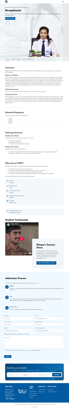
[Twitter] (8, 399)
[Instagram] (10, 399)
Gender (6, 328)
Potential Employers (16, 59)
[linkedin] (14, 399)
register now (10, 18)
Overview (7, 59)
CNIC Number (7, 322)
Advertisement (32, 395)
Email (36, 315)
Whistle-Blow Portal (52, 391)
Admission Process (27, 59)
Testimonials (41, 391)
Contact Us (50, 389)
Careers (31, 397)
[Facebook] (6, 399)
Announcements (33, 393)
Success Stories (42, 389)
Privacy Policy (34, 407)
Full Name (6, 315)
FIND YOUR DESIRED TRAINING (46, 263)
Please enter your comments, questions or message (16, 334)
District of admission (40, 328)
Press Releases (32, 391)
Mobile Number (38, 322)
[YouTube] (12, 399)
